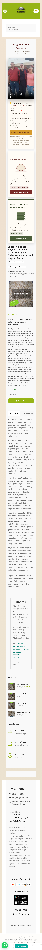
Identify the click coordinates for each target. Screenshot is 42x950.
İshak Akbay (19, 105)
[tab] (14, 413)
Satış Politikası (14, 814)
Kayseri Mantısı (13, 29)
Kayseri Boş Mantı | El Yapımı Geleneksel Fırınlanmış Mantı (24, 712)
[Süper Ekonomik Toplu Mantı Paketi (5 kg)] (11, 686)
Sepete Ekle (22, 401)
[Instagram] (19, 914)
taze (32, 274)
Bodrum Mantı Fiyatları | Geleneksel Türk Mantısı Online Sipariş (24, 694)
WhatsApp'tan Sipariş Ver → (21, 132)
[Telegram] (28, 914)
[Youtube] (25, 914)
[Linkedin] (22, 914)
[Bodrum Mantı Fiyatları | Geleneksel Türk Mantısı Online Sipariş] (11, 696)
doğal (14, 271)
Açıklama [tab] (14, 413)
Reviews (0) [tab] (27, 413)
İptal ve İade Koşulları (17, 821)
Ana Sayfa (11, 27)
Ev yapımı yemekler (15, 274)
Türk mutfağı (13, 276)
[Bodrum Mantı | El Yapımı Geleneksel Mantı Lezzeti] (11, 705)
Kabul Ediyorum (21, 946)
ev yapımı (19, 271)
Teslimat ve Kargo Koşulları (19, 818)
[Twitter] (16, 914)
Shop (19, 27)
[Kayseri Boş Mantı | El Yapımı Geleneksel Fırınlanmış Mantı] (11, 714)
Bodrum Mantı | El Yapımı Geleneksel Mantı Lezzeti (24, 703)
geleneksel (26, 274)
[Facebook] (13, 914)
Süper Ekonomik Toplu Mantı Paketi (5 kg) (24, 684)
